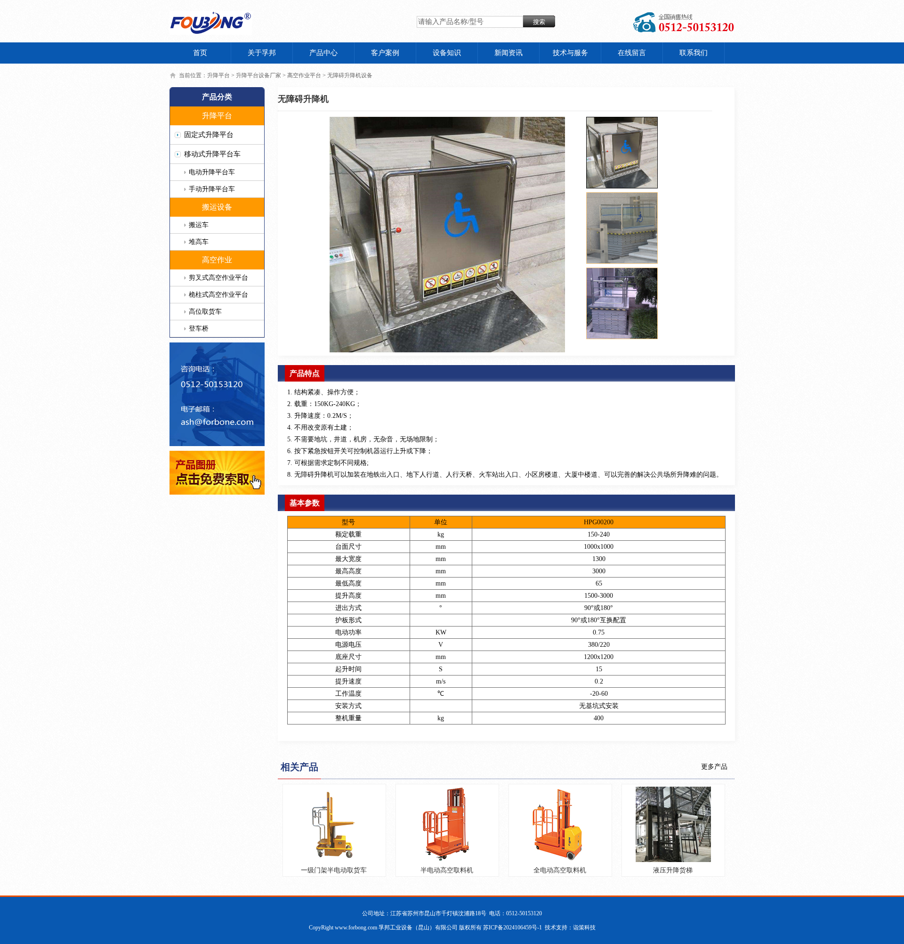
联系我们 (693, 53)
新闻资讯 (508, 53)
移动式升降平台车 (212, 154)
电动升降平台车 (212, 172)
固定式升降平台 (209, 134)
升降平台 (218, 75)
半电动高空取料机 (446, 870)
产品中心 (323, 53)
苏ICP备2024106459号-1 (512, 927)
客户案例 (385, 53)
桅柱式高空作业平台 (218, 294)
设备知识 (447, 53)
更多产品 (714, 766)
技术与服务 (570, 53)
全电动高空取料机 (559, 870)
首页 (200, 53)
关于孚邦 (262, 53)
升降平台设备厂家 (258, 75)
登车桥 (199, 328)
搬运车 (199, 224)
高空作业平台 (304, 75)
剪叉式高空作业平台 (218, 277)
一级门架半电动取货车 (334, 870)
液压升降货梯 (673, 870)
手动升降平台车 (212, 189)
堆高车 (199, 241)
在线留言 (632, 53)
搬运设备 (217, 207)
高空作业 (217, 260)
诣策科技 (584, 927)
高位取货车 (205, 311)
